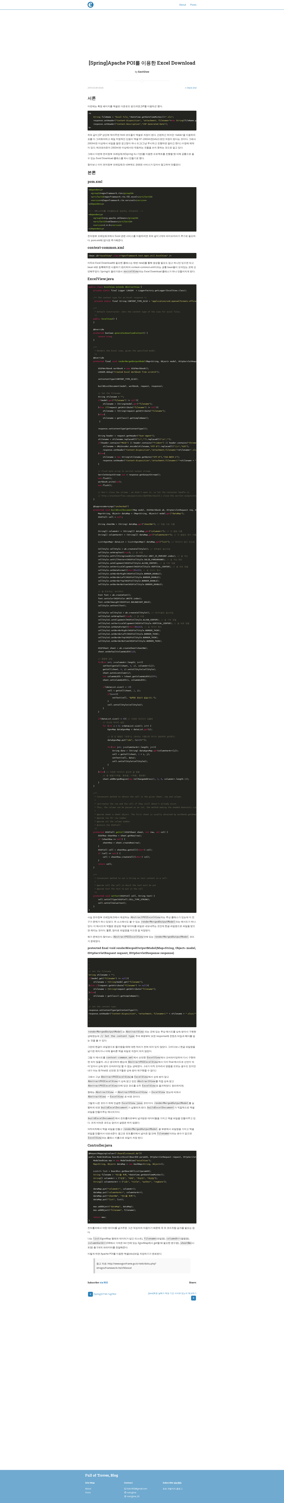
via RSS (104, 1282)
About (182, 4)
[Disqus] (142, 1344)
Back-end (191, 87)
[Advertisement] (142, 31)
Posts (193, 4)
